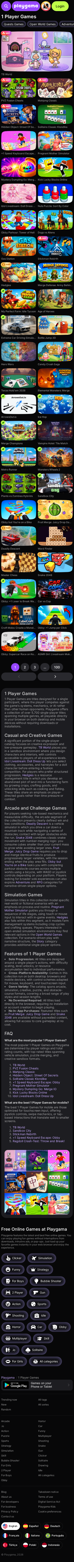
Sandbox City (22, 1130)
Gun (40, 1450)
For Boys (6, 1475)
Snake (42, 1445)
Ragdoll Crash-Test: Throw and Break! (39, 1141)
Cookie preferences (49, 1511)
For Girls (6, 1465)
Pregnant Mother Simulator (31, 1085)
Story (40, 941)
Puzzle (5, 1435)
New (4, 1404)
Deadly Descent (37, 823)
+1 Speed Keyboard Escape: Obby (36, 1082)
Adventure (23, 882)
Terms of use (45, 1496)
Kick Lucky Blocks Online (30, 1092)
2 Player (6, 1470)
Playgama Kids (47, 1506)
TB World (44, 747)
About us (6, 1496)
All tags (42, 1399)
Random (6, 1409)
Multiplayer (44, 1435)
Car (40, 1426)
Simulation (7, 1450)
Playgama (8, 1377)
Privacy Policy (9, 1511)
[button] (37, 1385)
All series (43, 1404)
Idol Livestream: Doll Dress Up (25, 761)
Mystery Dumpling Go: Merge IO (35, 1089)
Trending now (9, 1399)
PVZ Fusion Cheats (25, 1068)
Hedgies (28, 775)
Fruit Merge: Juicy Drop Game (32, 849)
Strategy (6, 1445)
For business (8, 1506)
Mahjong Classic (24, 1072)
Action (5, 1430)
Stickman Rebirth (24, 1134)
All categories (46, 1475)
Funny (42, 1430)
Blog (3, 1491)
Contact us (7, 1516)
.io (2, 1426)
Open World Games (49, 934)
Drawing (43, 1465)
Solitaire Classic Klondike (30, 1078)
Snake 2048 (24, 837)
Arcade (5, 1421)
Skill (3, 1455)
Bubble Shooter (10, 1460)
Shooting (43, 1440)
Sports (5, 1440)
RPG (40, 882)
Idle (40, 1470)
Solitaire (43, 1460)
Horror (42, 1421)
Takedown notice (48, 1491)
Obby (4, 1480)
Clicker (42, 1455)
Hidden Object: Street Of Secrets (35, 1075)
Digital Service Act (49, 1501)
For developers (10, 1501)
